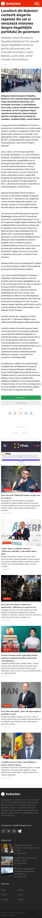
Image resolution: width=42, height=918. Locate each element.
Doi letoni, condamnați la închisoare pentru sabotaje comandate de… (24, 871)
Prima (3, 890)
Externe (4, 895)
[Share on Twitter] (31, 413)
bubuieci (25, 433)
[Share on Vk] (26, 413)
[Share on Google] (15, 413)
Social (20, 895)
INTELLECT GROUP (8, 915)
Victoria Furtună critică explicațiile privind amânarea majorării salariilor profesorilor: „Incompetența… (19, 658)
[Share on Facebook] (10, 413)
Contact (21, 899)
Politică (15, 433)
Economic (5, 899)
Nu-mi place (22, 403)
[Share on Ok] (20, 413)
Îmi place (22, 397)
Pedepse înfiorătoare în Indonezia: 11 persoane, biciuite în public (26, 847)
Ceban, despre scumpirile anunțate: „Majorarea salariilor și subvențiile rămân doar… (19, 551)
